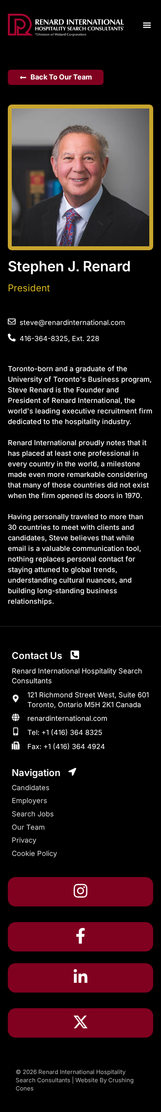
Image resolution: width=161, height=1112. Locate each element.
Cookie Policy (34, 853)
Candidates (31, 787)
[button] (146, 25)
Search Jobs (33, 814)
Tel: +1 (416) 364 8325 (64, 732)
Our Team (28, 827)
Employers (29, 800)
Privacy (24, 840)
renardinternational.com (67, 718)
